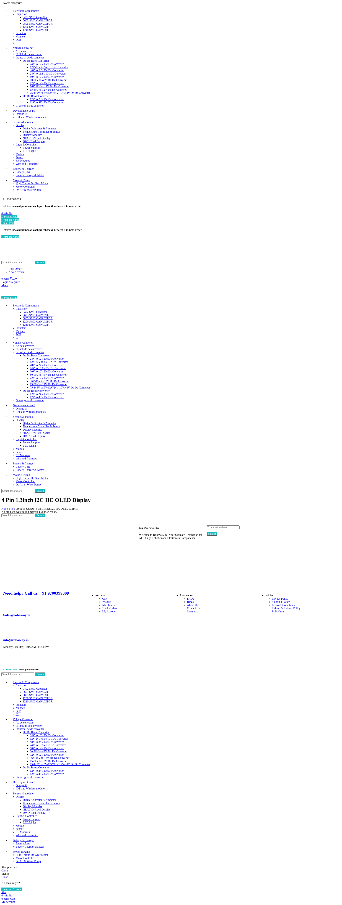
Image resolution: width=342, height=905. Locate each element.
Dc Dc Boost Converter (36, 96)
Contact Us (193, 608)
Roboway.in (11, 669)
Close (4, 870)
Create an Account (11, 889)
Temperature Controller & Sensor (41, 131)
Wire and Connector (27, 163)
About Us (192, 605)
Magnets (20, 36)
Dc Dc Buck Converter (36, 60)
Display (20, 125)
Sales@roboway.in (16, 615)
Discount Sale (9, 216)
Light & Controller (26, 144)
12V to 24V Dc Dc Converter (47, 99)
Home (5, 508)
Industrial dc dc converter (30, 57)
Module (20, 154)
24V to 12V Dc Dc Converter (47, 63)
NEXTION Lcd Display (36, 138)
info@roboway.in (16, 640)
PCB (18, 39)
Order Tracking (10, 219)
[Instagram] (17, 659)
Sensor (19, 157)
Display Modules (32, 134)
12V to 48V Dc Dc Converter (47, 102)
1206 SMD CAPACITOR (38, 26)
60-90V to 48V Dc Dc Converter (48, 79)
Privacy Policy (280, 598)
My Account (109, 611)
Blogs (190, 601)
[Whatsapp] (55, 659)
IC (17, 42)
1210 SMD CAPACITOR (38, 30)
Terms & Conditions (283, 605)
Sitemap (191, 611)
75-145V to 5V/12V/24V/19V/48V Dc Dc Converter (60, 92)
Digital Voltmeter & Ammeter (39, 128)
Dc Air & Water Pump (28, 189)
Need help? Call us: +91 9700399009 (36, 593)
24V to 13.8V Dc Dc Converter (48, 73)
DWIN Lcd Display (34, 141)
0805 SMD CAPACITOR (38, 23)
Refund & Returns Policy (286, 608)
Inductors (21, 33)
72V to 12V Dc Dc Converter (47, 83)
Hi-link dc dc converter (29, 54)
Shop (12, 508)
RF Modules (23, 160)
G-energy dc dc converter (30, 105)
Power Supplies (31, 147)
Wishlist (106, 601)
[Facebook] (7, 659)
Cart (104, 598)
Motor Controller (25, 186)
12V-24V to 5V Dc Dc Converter (49, 67)
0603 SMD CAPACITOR (38, 20)
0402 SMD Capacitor (35, 17)
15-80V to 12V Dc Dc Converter (48, 89)
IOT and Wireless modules (31, 117)
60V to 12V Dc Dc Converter (47, 76)
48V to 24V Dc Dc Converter (47, 70)
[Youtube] (26, 659)
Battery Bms (23, 171)
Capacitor (21, 14)
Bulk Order (7, 222)
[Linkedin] (46, 659)
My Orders (108, 605)
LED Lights (29, 150)
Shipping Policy (281, 601)
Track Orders (109, 608)
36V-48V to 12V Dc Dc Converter (49, 86)
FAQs (190, 598)
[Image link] (103, 585)
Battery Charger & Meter (30, 175)
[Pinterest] (36, 659)
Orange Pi (21, 113)
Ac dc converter (25, 51)
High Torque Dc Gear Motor (32, 183)
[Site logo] (21, 258)
